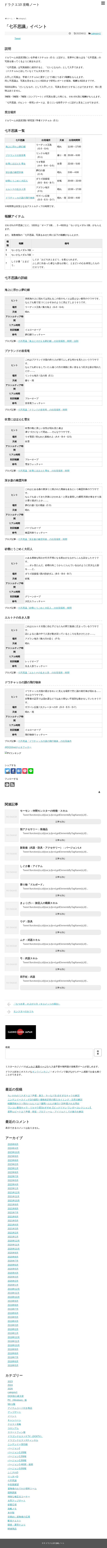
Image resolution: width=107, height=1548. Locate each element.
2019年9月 (13, 1301)
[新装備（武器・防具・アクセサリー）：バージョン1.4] (12, 853)
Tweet (17, 38)
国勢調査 (12, 1492)
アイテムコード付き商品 (20, 1408)
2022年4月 (13, 1184)
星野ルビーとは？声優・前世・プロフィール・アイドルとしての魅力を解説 (45, 1111)
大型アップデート (16, 1500)
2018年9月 (13, 1349)
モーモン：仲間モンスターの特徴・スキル (44, 810)
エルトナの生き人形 (16, 189)
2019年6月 (13, 1313)
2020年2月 (13, 1281)
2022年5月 (13, 1180)
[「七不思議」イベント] (19, 771)
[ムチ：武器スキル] (12, 946)
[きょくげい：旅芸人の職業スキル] (12, 909)
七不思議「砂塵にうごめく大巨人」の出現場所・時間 (45, 608)
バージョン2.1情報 (17, 1452)
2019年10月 (14, 1297)
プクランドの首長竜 (16, 155)
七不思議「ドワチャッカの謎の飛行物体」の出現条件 (45, 741)
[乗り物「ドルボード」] (12, 890)
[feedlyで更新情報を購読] (7, 784)
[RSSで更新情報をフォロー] (12, 784)
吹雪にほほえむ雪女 (16, 164)
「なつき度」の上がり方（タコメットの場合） (37, 1004)
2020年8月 (13, 1257)
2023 (10, 1381)
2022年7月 (13, 1176)
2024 (10, 1385)
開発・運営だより (16, 1525)
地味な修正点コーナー (19, 1496)
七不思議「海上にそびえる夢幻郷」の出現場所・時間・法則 (48, 341)
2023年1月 (13, 1168)
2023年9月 (13, 1156)
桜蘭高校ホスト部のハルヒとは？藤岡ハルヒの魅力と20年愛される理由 (43, 1103)
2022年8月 (13, 1172)
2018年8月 (13, 1353)
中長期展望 (13, 1484)
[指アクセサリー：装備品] (12, 835)
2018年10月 (14, 1345)
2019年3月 (13, 1325)
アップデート (14, 1412)
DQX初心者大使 (16, 1396)
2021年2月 (13, 1233)
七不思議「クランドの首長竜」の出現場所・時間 (42, 410)
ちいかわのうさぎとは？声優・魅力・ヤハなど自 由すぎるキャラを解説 (44, 1095)
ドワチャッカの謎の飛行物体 (20, 198)
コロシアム (13, 1428)
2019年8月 (13, 1305)
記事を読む (60, 822)
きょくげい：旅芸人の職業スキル (39, 903)
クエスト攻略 (14, 1424)
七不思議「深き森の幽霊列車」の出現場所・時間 (42, 539)
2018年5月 (13, 1365)
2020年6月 (13, 1265)
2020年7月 (13, 1261)
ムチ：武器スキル (30, 940)
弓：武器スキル (29, 958)
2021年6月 (13, 1216)
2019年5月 (13, 1317)
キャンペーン (14, 1420)
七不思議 (12, 1480)
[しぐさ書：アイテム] (12, 872)
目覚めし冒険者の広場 (19, 1517)
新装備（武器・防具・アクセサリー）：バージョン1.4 (50, 847)
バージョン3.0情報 (17, 1468)
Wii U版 (11, 1404)
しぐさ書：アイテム (31, 866)
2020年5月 (13, 1269)
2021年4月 (13, 1225)
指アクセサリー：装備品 (34, 829)
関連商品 (12, 1529)
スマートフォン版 (16, 1432)
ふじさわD (13, 1472)
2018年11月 (13, 1341)
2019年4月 (13, 1321)
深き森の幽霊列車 (14, 172)
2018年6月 (13, 1361)
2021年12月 (14, 1192)
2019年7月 (13, 1309)
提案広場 (12, 1504)
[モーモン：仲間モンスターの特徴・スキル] (12, 816)
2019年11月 (13, 1293)
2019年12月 (14, 1289)
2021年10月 (14, 1200)
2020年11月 (13, 1245)
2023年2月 (13, 1164)
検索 (7, 1047)
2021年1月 (13, 1237)
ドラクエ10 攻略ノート (22, 4)
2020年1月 (13, 1285)
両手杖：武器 (27, 976)
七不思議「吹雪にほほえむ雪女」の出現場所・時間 (43, 471)
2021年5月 (13, 1220)
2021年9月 (13, 1204)
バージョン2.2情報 (17, 1456)
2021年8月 (13, 1208)
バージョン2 (14, 1448)
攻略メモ (12, 1509)
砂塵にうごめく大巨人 (17, 181)
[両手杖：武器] (12, 982)
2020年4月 (13, 1273)
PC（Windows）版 (17, 1400)
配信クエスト (14, 1521)
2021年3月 (13, 1229)
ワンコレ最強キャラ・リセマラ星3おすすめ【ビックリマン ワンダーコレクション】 (50, 1107)
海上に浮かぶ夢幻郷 (16, 146)
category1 (96, 33)
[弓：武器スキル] (12, 964)
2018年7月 (13, 1357)
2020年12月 (14, 1241)
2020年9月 (13, 1253)
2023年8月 (13, 1160)
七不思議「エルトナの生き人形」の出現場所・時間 (43, 672)
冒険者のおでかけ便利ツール (22, 1488)
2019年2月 (13, 1329)
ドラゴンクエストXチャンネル (23, 1440)
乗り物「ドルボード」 (32, 884)
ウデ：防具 (26, 921)
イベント (12, 1416)
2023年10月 (14, 1152)
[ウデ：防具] (12, 927)
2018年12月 (14, 1337)
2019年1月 (13, 1333)
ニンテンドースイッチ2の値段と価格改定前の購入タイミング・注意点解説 (45, 1099)
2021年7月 (13, 1212)
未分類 (11, 1513)
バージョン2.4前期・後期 (20, 1464)
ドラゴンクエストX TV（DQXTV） (25, 1436)
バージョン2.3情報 (17, 1460)
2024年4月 (13, 1148)
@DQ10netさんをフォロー (18, 747)
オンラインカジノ (41, 1072)
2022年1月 (13, 1188)
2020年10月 (14, 1249)
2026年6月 (13, 1144)
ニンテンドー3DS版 (18, 1444)
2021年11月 (13, 1196)
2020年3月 (13, 1277)
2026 (10, 1389)
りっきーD (13, 1476)
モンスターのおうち (24, 1011)
